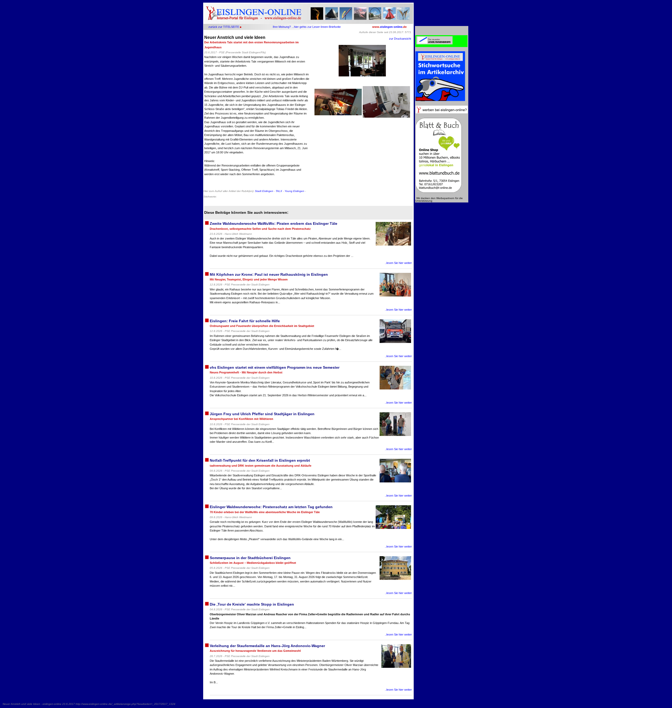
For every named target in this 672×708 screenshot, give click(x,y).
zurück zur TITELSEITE (223, 26)
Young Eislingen (294, 191)
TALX (279, 191)
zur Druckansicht (400, 38)
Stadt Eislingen (264, 191)
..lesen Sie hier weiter (398, 262)
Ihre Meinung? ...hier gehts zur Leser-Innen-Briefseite (307, 26)
